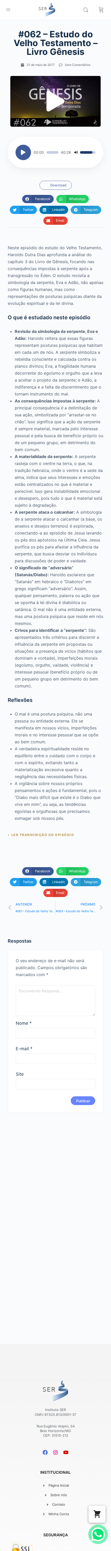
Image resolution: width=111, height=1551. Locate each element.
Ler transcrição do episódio (42, 835)
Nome (24, 1023)
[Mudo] (76, 152)
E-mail (24, 1048)
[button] (55, 101)
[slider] (52, 152)
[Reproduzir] (23, 152)
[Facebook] (45, 1452)
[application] (55, 152)
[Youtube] (65, 1452)
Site (20, 1074)
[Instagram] (55, 1452)
